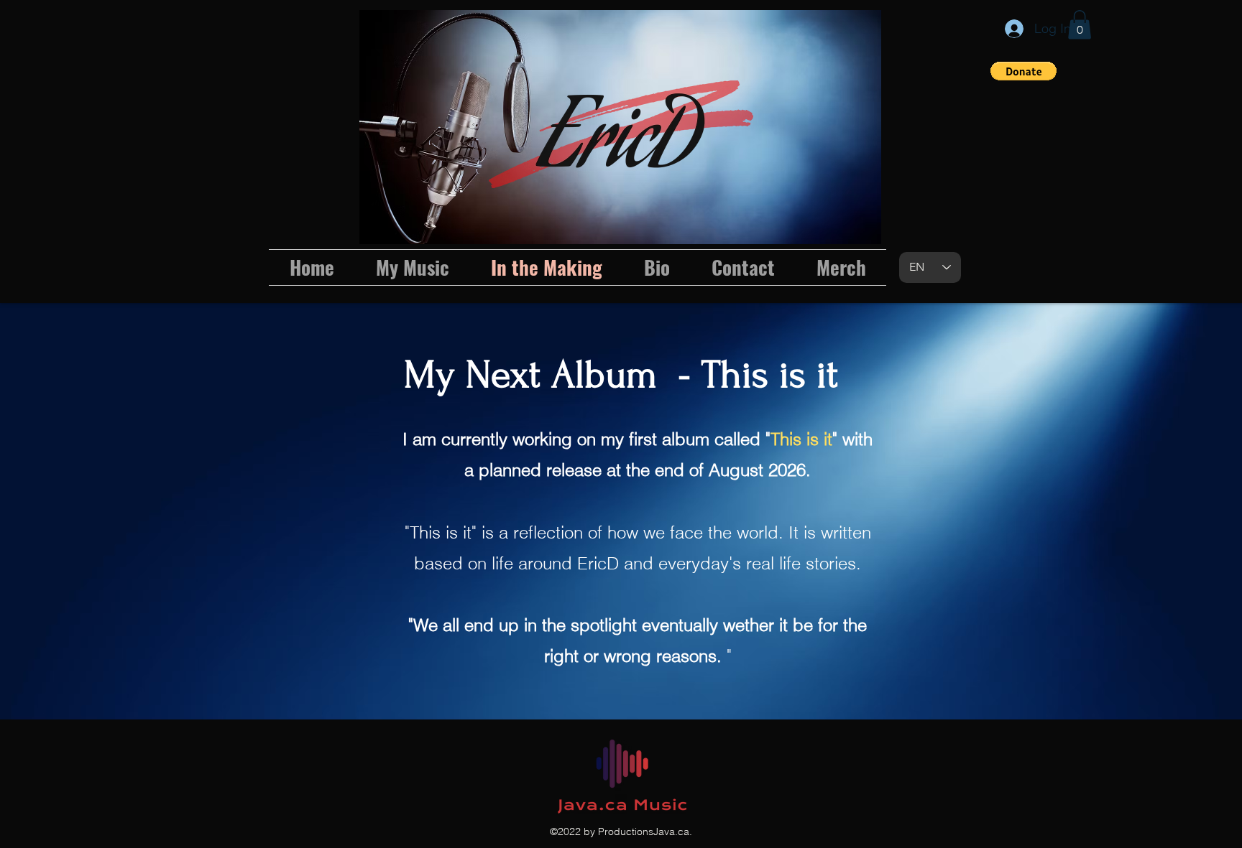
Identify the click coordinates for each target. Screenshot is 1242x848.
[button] (1079, 24)
